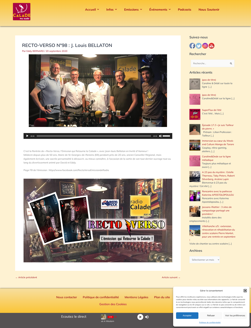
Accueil (90, 9)
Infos (110, 9)
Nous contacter (66, 297)
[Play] (140, 317)
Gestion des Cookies (113, 304)
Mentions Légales (136, 297)
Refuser (211, 315)
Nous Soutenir (209, 9)
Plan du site (162, 297)
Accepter (187, 315)
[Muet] (160, 136)
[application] (98, 136)
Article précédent (26, 277)
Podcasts (184, 9)
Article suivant (171, 277)
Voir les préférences (235, 315)
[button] (245, 290)
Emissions (131, 9)
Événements (158, 9)
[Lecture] (27, 136)
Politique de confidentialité (210, 322)
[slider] (167, 135)
